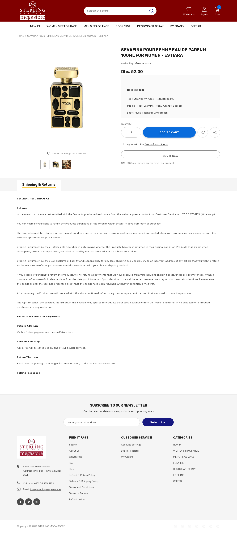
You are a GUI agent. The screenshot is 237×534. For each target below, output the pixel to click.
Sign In (204, 14)
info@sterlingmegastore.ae (45, 489)
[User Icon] (204, 9)
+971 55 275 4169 (44, 483)
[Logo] (32, 11)
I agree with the (135, 144)
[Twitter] (28, 501)
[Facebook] (20, 501)
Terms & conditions (156, 144)
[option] (66, 97)
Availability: (127, 63)
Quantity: (126, 123)
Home (20, 35)
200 (129, 162)
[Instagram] (36, 501)
